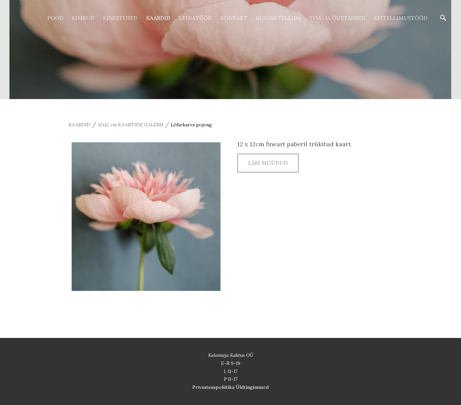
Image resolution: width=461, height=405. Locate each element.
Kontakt (233, 17)
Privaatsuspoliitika (214, 387)
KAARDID (158, 17)
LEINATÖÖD (195, 17)
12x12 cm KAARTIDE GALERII (130, 125)
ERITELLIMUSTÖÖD (401, 17)
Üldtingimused (252, 387)
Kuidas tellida (278, 17)
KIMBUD (83, 17)
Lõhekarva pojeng (191, 125)
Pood (55, 17)
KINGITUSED (120, 17)
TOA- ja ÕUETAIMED (337, 17)
